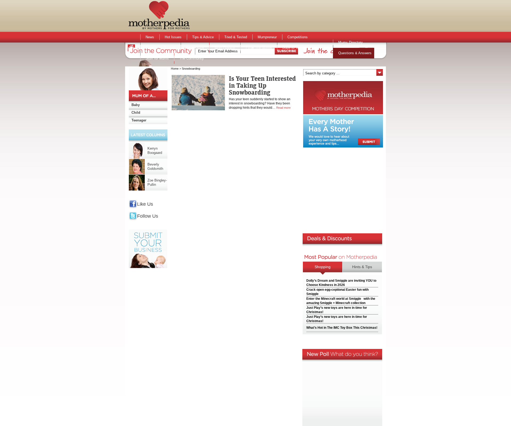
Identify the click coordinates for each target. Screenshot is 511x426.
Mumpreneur (267, 37)
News (150, 37)
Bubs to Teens (293, 48)
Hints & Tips (362, 267)
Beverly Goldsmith (155, 166)
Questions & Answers (355, 53)
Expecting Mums (259, 48)
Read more (283, 107)
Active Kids (195, 48)
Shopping (323, 267)
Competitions (297, 37)
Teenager (138, 120)
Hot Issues (173, 37)
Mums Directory (350, 42)
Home (175, 68)
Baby (135, 105)
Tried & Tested (235, 37)
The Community (191, 58)
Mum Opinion (225, 48)
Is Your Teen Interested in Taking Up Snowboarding (262, 85)
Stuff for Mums (157, 58)
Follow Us (147, 216)
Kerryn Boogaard (154, 150)
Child (135, 113)
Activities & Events (160, 48)
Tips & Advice (203, 37)
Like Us (145, 204)
